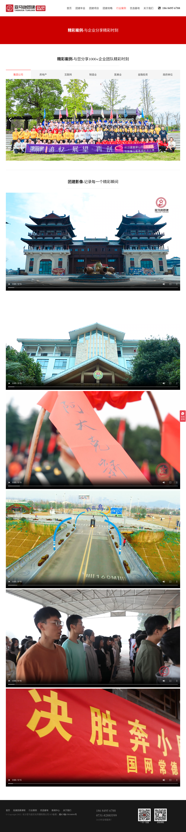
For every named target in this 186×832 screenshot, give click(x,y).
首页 (8, 810)
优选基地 (44, 810)
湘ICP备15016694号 (68, 814)
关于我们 (67, 810)
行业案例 (33, 810)
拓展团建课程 (19, 810)
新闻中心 (56, 810)
